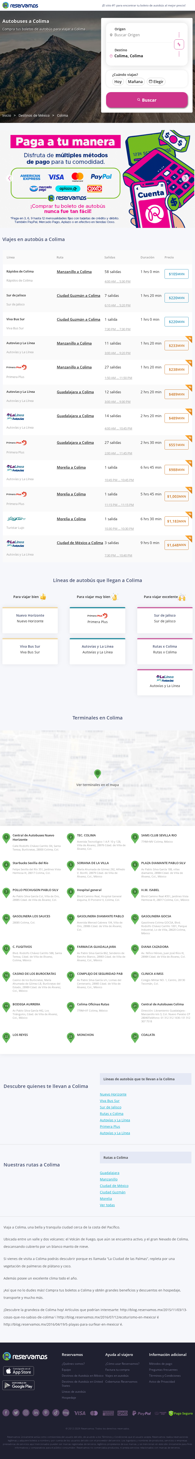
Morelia (106, 1198)
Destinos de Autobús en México (82, 1376)
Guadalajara (109, 1172)
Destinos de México (34, 115)
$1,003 (176, 496)
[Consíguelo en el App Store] (18, 1371)
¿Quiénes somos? (73, 1364)
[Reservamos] (20, 5)
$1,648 (176, 545)
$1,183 (176, 521)
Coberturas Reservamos (121, 1382)
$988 (177, 469)
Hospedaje (69, 1398)
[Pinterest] (45, 1412)
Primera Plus (110, 1126)
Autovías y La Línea (115, 1120)
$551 (177, 444)
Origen (120, 29)
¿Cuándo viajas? (125, 74)
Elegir (158, 81)
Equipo (66, 1370)
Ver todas (107, 1205)
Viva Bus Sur (110, 1100)
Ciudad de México (114, 1185)
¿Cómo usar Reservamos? (122, 1364)
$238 (177, 369)
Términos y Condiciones (165, 1376)
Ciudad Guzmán (113, 1192)
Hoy (118, 81)
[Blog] (65, 1412)
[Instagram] (25, 1412)
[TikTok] (55, 1412)
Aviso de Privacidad (162, 1382)
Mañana (135, 81)
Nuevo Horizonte (113, 1094)
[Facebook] (6, 1412)
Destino (121, 50)
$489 (177, 394)
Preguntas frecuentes (163, 1370)
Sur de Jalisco (110, 1107)
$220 (177, 297)
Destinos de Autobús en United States (82, 1384)
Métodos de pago (160, 1364)
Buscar (149, 100)
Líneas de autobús (74, 1392)
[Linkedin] (35, 1412)
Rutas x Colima (111, 1113)
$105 (177, 274)
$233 (177, 345)
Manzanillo (108, 1179)
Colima (62, 115)
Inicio (6, 115)
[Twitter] (16, 1412)
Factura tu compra (117, 1370)
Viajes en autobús (117, 1376)
